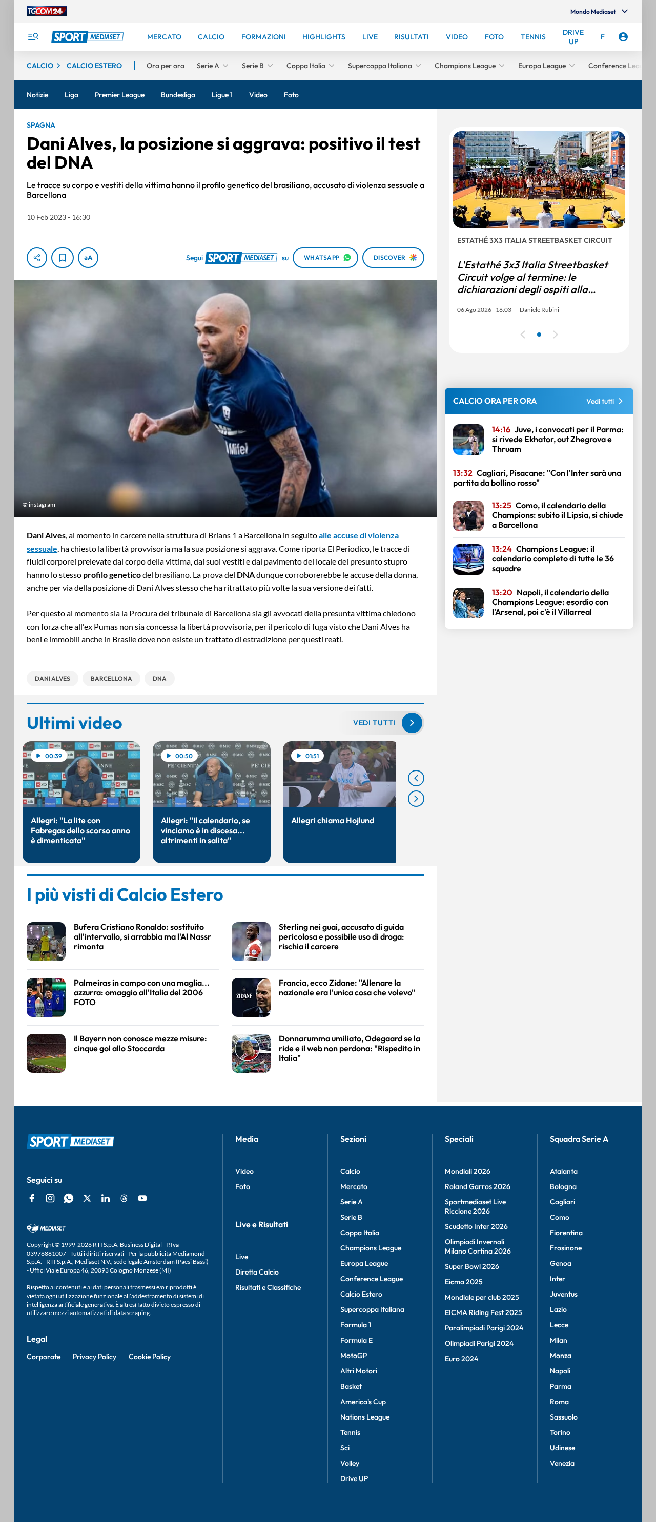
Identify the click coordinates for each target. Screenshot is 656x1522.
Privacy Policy (94, 1356)
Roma (559, 1401)
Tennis (350, 1432)
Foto (242, 1186)
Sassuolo (564, 1417)
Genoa (560, 1263)
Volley (349, 1463)
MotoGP (353, 1355)
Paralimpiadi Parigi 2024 (484, 1327)
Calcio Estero (361, 1294)
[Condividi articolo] (37, 257)
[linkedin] (105, 1198)
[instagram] (50, 1198)
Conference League (371, 1278)
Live (241, 1256)
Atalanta (564, 1171)
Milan (558, 1340)
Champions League (370, 1248)
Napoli (560, 1370)
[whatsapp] (69, 1198)
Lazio (558, 1309)
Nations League (364, 1417)
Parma (560, 1386)
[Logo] (88, 37)
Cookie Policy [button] (150, 1356)
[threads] (124, 1198)
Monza (560, 1355)
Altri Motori (358, 1370)
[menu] (32, 37)
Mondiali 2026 (467, 1171)
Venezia (562, 1463)
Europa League (364, 1263)
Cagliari (562, 1201)
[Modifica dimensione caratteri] (88, 257)
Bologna (563, 1186)
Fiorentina (566, 1232)
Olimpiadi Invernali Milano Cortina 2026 (478, 1246)
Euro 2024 (461, 1358)
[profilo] (623, 37)
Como (559, 1217)
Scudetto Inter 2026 (476, 1226)
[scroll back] (416, 778)
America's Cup (363, 1401)
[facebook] (32, 1198)
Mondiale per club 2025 (482, 1297)
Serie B (351, 1217)
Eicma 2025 (464, 1281)
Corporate (43, 1356)
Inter (557, 1278)
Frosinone (566, 1248)
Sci (345, 1447)
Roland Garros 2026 (477, 1186)
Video (244, 1171)
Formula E (356, 1340)
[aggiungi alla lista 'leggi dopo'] (62, 257)
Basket (351, 1386)
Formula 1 (355, 1324)
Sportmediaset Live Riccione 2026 (475, 1206)
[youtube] (142, 1198)
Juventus (564, 1294)
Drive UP (354, 1478)
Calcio (350, 1171)
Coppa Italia (359, 1232)
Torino (560, 1432)
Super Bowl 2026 (472, 1266)
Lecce (559, 1324)
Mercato (353, 1186)
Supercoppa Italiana (372, 1309)
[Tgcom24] (47, 11)
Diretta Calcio (257, 1272)
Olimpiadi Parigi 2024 (479, 1343)
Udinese (562, 1447)
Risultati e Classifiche (268, 1287)
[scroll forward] (416, 798)
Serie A (351, 1201)
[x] (87, 1198)
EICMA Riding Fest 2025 (483, 1312)
